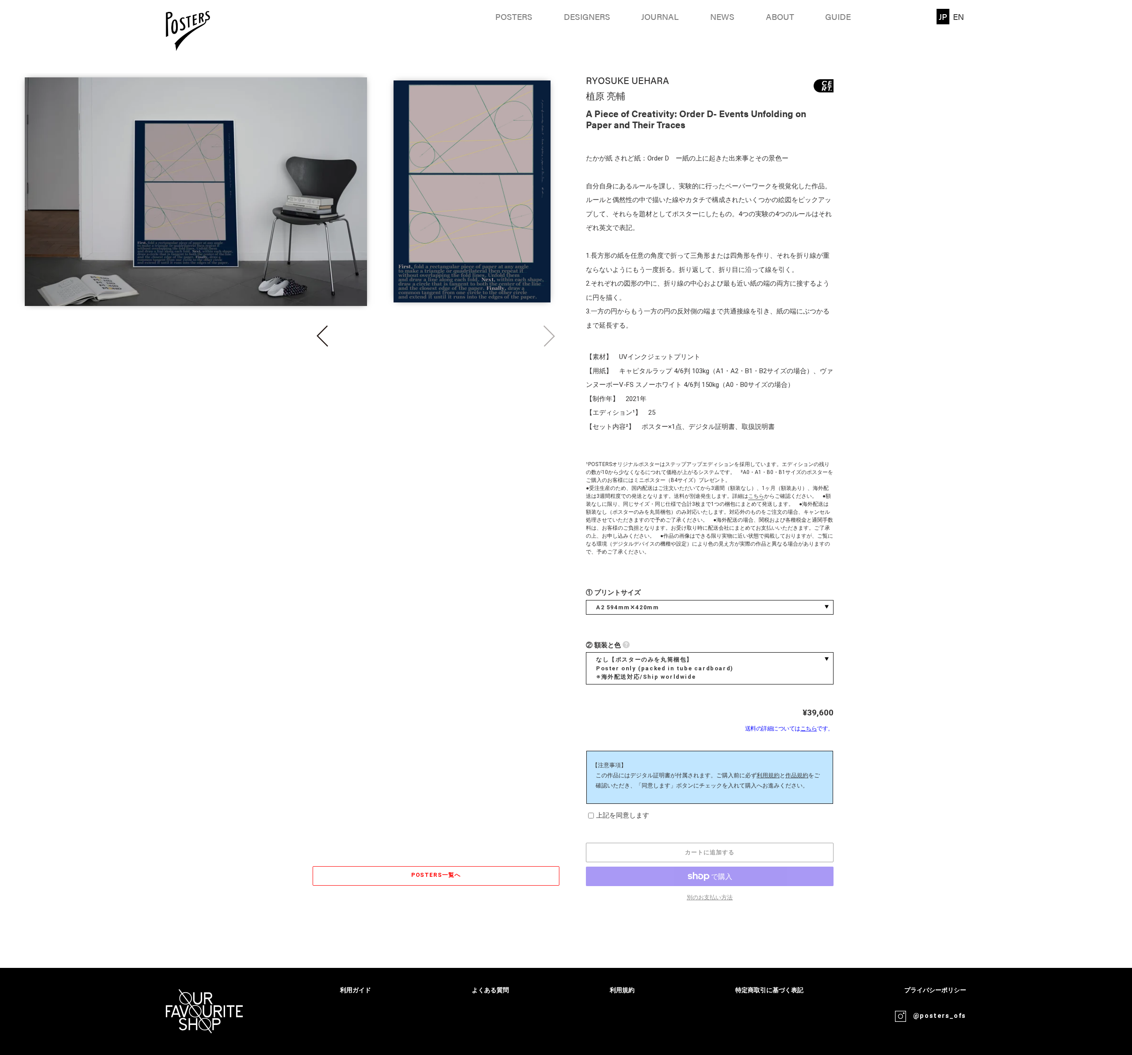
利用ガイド (355, 990)
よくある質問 (490, 990)
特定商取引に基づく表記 (769, 990)
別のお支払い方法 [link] (710, 897)
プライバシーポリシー (935, 990)
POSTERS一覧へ (435, 875)
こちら (756, 496)
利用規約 (768, 775)
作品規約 (796, 775)
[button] (322, 336)
